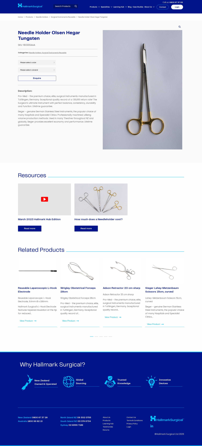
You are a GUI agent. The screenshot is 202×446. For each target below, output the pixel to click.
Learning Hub (118, 7)
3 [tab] (100, 337)
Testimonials (108, 427)
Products (93, 7)
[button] (180, 27)
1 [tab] (91, 337)
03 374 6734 (84, 421)
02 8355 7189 (75, 425)
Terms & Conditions (135, 420)
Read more (29, 229)
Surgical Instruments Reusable (63, 17)
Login (177, 7)
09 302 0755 (84, 418)
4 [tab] (105, 337)
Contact (162, 7)
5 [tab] (110, 337)
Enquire (37, 78)
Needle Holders (42, 17)
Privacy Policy (132, 424)
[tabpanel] (37, 292)
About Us (148, 7)
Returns (106, 430)
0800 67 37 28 (176, 2)
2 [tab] (96, 337)
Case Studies (138, 7)
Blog (130, 7)
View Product (26, 321)
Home (20, 17)
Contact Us (131, 417)
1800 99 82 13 (35, 421)
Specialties (105, 7)
